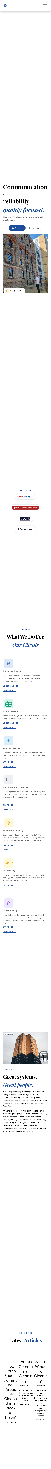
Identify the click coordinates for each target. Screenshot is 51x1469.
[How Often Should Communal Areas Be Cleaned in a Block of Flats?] (11, 1356)
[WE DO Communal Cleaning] (26, 1354)
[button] (43, 1348)
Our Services (17, 228)
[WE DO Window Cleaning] (41, 1354)
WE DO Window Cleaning (41, 1371)
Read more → (10, 1422)
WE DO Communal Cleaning (26, 1371)
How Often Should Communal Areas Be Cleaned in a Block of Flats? (11, 1392)
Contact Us (34, 228)
